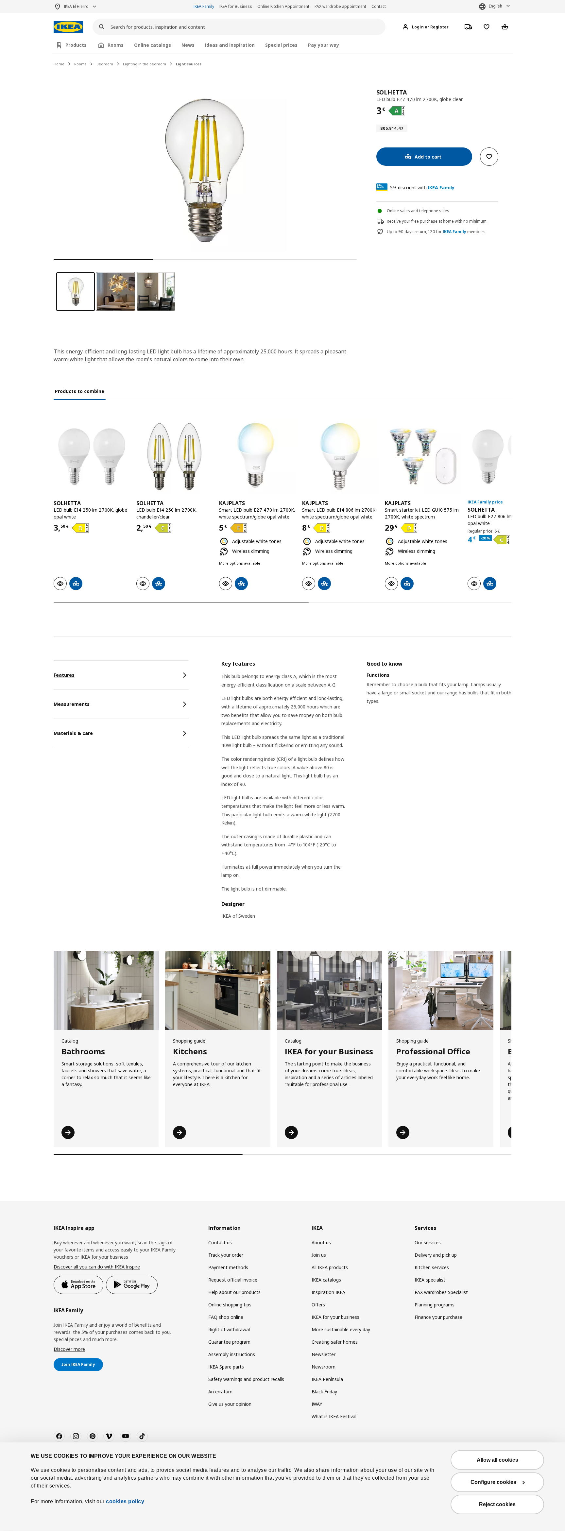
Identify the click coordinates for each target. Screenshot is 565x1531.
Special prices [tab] (281, 45)
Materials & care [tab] (73, 733)
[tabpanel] (366, 793)
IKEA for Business (235, 6)
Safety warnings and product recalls (246, 1379)
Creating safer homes (335, 1342)
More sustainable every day (341, 1329)
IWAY (317, 1404)
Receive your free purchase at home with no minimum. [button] (437, 221)
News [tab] (188, 45)
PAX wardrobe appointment (340, 6)
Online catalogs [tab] (152, 45)
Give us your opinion (229, 1404)
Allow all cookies (497, 1460)
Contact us (220, 1242)
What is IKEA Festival (334, 1416)
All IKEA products (330, 1267)
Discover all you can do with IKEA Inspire (97, 1267)
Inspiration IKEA (328, 1292)
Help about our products (234, 1292)
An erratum (220, 1391)
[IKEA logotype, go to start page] (68, 27)
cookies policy (125, 1501)
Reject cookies (497, 1504)
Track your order (225, 1255)
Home (59, 63)
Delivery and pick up (436, 1255)
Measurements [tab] (72, 704)
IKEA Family (204, 6)
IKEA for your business (335, 1317)
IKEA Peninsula (327, 1379)
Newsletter (323, 1354)
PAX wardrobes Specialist (441, 1292)
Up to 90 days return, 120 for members (436, 231)
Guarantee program (229, 1342)
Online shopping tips (229, 1304)
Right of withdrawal (229, 1329)
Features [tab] (64, 675)
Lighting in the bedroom (144, 63)
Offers (318, 1304)
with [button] (422, 187)
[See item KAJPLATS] (257, 456)
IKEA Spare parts (226, 1367)
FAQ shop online (225, 1317)
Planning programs (434, 1304)
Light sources (188, 63)
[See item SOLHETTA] (92, 456)
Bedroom (104, 63)
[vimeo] (108, 1436)
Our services (428, 1242)
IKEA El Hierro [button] (76, 6)
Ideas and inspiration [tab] (230, 45)
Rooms (80, 63)
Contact (378, 6)
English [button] (495, 6)
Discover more (69, 1349)
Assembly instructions (231, 1354)
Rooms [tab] (116, 45)
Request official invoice (232, 1280)
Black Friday (324, 1391)
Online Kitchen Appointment (283, 6)
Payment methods (228, 1267)
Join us (319, 1255)
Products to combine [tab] (79, 391)
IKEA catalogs (326, 1280)
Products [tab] (76, 45)
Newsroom (323, 1367)
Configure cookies (493, 1482)
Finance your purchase (438, 1317)
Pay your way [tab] (323, 45)
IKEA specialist (430, 1280)
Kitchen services (432, 1267)
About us (321, 1242)
